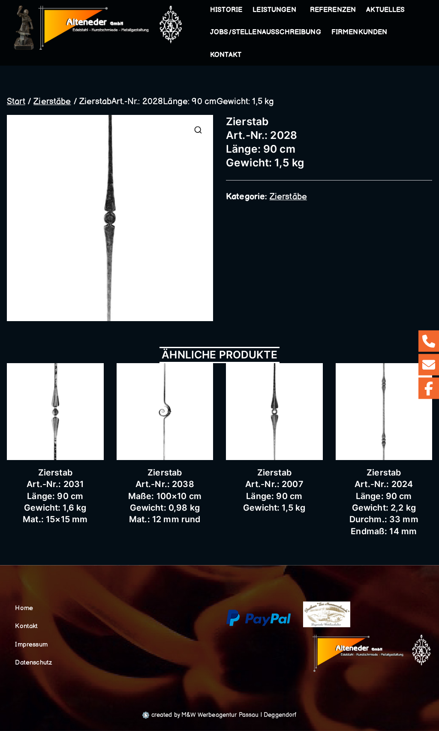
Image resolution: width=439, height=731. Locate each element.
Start (16, 101)
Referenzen (333, 10)
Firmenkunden (359, 32)
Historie (226, 10)
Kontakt (225, 55)
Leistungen (274, 10)
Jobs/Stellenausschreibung (265, 32)
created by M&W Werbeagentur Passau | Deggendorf (222, 715)
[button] (298, 10)
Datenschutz (33, 663)
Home (24, 608)
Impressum (31, 645)
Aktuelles (385, 10)
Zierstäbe (52, 101)
